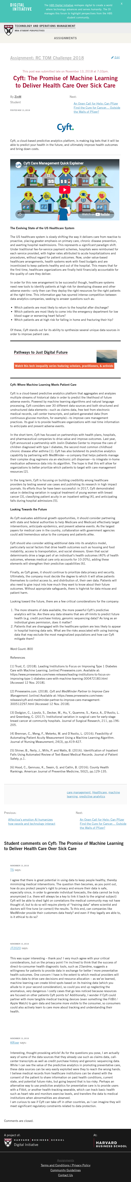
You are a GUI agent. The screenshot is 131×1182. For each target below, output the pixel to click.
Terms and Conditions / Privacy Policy (65, 1165)
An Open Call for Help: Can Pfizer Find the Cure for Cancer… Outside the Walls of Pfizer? (97, 107)
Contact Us (65, 1175)
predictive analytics (92, 796)
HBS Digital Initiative (61, 5)
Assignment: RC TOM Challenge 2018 (47, 57)
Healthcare (99, 792)
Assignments (65, 38)
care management (79, 792)
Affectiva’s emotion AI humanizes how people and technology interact (31, 821)
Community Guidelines (65, 1170)
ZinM (17, 96)
